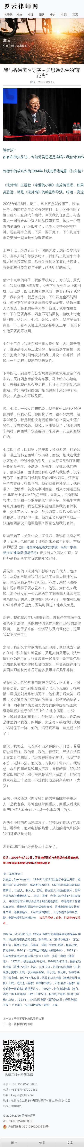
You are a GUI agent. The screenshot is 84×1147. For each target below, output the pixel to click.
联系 (75, 14)
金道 (53, 14)
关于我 (8, 14)
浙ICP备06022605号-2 (17, 1121)
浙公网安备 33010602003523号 (28, 1126)
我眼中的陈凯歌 (23, 1024)
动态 (19, 14)
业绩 (30, 14)
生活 (64, 14)
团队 (42, 14)
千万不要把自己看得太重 (29, 1018)
